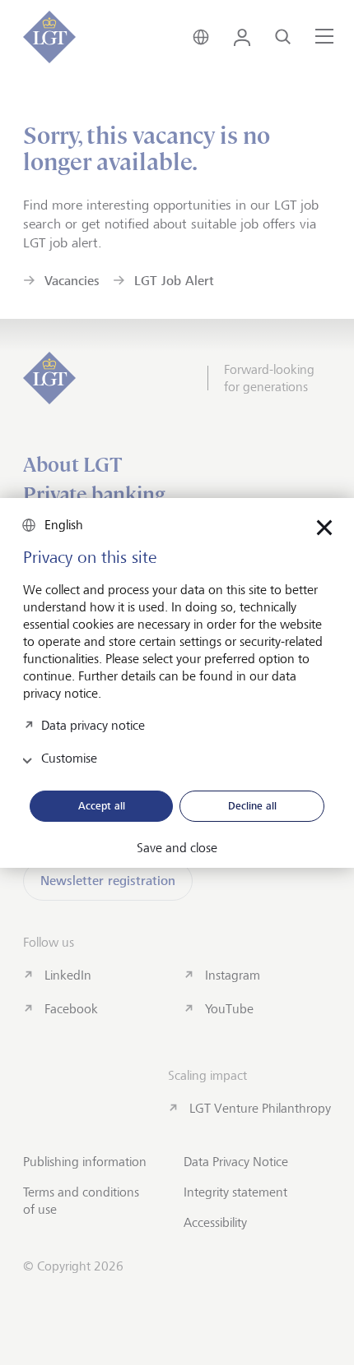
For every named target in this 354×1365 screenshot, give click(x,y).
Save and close (177, 848)
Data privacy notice (93, 724)
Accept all (101, 805)
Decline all (252, 805)
